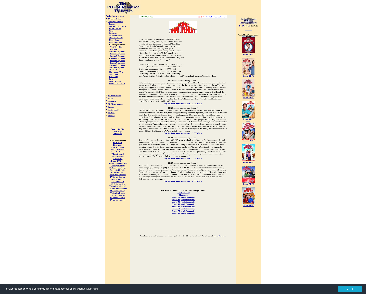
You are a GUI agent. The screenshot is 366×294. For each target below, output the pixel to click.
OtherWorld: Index (117, 170)
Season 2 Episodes (117, 54)
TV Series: (117, 177)
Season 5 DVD (248, 141)
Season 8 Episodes (117, 67)
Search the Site (117, 129)
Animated (112, 101)
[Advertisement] (201, 7)
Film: (117, 147)
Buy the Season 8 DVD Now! (183, 103)
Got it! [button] (350, 289)
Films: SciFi (118, 159)
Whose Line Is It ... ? (117, 83)
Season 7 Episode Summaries (183, 211)
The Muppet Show (116, 72)
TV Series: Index (117, 172)
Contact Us (117, 134)
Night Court (114, 74)
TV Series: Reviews (117, 200)
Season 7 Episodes (117, 65)
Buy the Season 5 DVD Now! (183, 158)
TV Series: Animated (117, 186)
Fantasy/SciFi (113, 110)
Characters (114, 49)
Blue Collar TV (115, 28)
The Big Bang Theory (117, 26)
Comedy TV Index (115, 22)
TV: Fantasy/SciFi (117, 195)
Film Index (117, 145)
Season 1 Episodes (117, 51)
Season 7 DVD (248, 184)
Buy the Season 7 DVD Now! (183, 133)
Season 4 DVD (248, 119)
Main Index (117, 143)
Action (110, 98)
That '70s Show (115, 81)
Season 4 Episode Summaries (183, 204)
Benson (112, 24)
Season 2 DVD (248, 76)
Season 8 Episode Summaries (183, 213)
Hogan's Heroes (115, 42)
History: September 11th (117, 163)
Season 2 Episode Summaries (183, 200)
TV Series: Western (117, 198)
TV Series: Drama (117, 193)
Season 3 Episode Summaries (183, 202)
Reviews (111, 116)
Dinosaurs (113, 33)
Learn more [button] (92, 289)
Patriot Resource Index (115, 16)
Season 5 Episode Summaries (183, 206)
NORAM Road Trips (117, 168)
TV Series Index (114, 19)
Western (111, 113)
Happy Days (114, 40)
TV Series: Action (118, 184)
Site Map (118, 131)
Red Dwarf (113, 77)
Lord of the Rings (118, 165)
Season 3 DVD (248, 97)
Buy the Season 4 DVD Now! (183, 181)
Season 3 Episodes (117, 56)
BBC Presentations (115, 104)
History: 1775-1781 (118, 161)
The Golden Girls (116, 38)
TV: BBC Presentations (117, 188)
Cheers (112, 31)
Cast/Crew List (116, 47)
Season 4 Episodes (117, 58)
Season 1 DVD (248, 54)
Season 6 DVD (248, 162)
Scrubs (111, 79)
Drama (111, 107)
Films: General (118, 154)
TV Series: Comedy (117, 191)
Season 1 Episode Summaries (183, 197)
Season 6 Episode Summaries (183, 209)
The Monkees (114, 70)
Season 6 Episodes (117, 63)
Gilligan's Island (115, 35)
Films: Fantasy (118, 156)
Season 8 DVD (248, 206)
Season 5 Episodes (117, 61)
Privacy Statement (220, 236)
